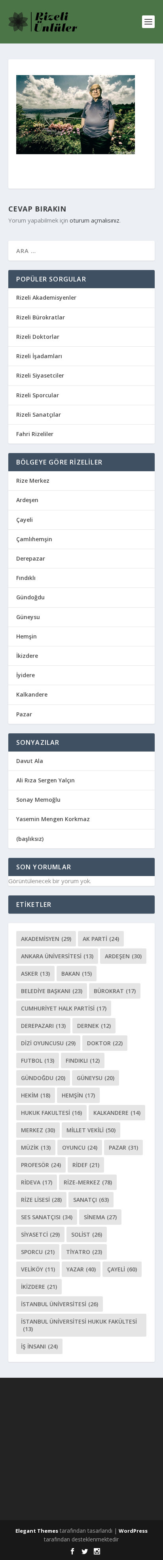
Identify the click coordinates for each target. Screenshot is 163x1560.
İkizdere (27, 655)
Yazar (81, 1269)
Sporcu (38, 1252)
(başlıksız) (30, 838)
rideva (36, 1182)
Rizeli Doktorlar (37, 336)
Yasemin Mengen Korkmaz (53, 819)
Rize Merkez (32, 480)
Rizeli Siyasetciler (40, 375)
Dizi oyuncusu (48, 1043)
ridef (85, 1165)
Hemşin (26, 636)
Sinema (100, 1217)
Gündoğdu (30, 597)
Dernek (94, 1025)
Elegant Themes (36, 1530)
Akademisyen (46, 938)
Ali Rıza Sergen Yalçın (45, 780)
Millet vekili (91, 1130)
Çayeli (24, 519)
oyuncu (79, 1147)
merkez (38, 1130)
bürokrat (115, 991)
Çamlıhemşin (34, 539)
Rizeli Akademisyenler (46, 297)
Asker (35, 973)
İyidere (25, 675)
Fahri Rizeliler (34, 434)
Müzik (36, 1147)
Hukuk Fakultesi (51, 1112)
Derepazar (30, 558)
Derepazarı (43, 1025)
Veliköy (38, 1269)
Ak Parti (101, 938)
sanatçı (91, 1199)
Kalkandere (31, 694)
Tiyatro (84, 1252)
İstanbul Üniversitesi (59, 1304)
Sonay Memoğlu (39, 799)
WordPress (133, 1530)
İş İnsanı (39, 1346)
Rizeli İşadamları (39, 356)
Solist (86, 1234)
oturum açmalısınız (94, 220)
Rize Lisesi (41, 1199)
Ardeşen (27, 500)
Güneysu (28, 617)
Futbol (37, 1060)
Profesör (41, 1165)
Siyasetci (40, 1234)
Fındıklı (26, 578)
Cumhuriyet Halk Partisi (63, 1008)
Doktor (105, 1043)
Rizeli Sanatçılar (38, 414)
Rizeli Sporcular (37, 395)
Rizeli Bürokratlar (40, 317)
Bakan (76, 973)
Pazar (24, 714)
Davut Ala (29, 761)
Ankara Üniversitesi (57, 956)
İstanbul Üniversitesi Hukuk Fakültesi (79, 1325)
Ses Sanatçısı (46, 1217)
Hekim (35, 1095)
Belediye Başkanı (51, 991)
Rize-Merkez (88, 1182)
